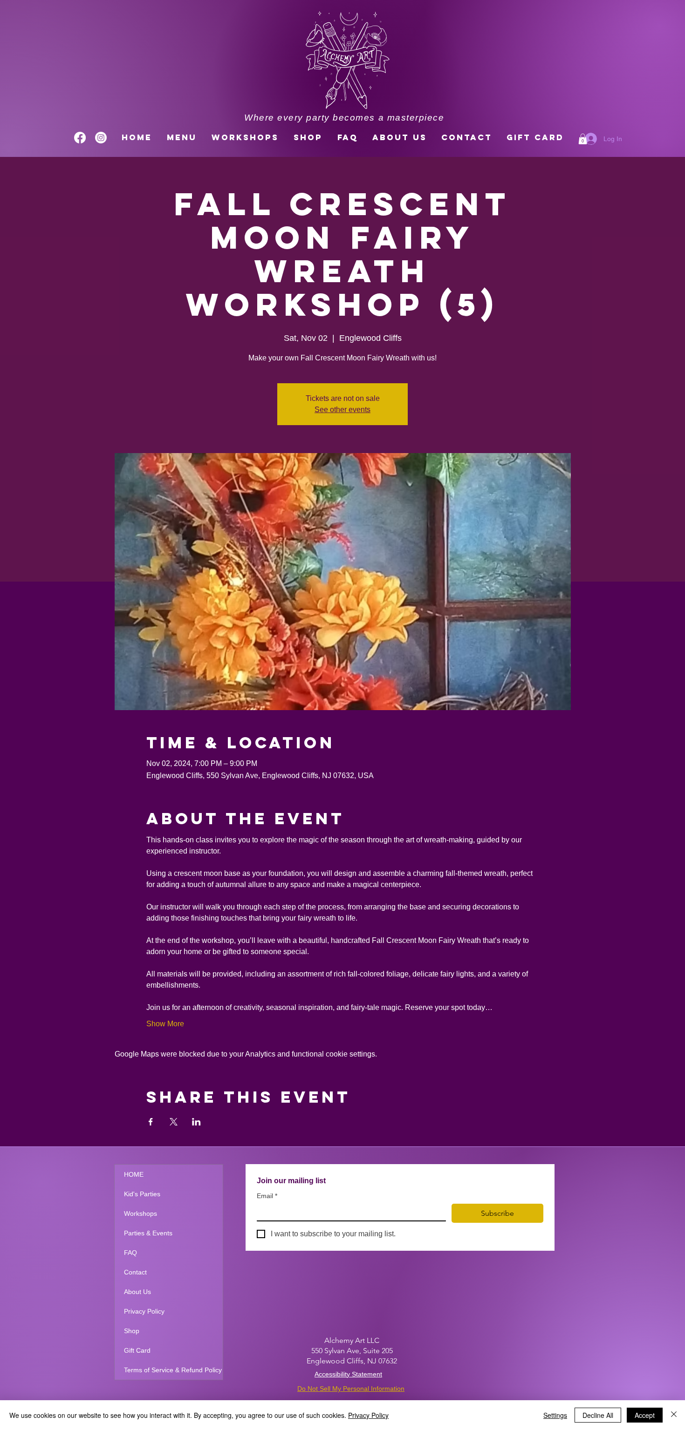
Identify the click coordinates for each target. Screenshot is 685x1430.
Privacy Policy (144, 1311)
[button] (582, 139)
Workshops (140, 1213)
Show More (165, 1024)
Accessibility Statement (348, 1374)
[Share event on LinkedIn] (196, 1121)
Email (267, 1196)
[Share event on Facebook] (150, 1121)
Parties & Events (148, 1233)
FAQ (130, 1252)
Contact (135, 1272)
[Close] (673, 1415)
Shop (131, 1331)
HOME (134, 1174)
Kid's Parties (142, 1194)
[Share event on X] (173, 1121)
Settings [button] (555, 1415)
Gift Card (137, 1350)
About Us (137, 1291)
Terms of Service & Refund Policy (173, 1370)
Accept (645, 1415)
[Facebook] (80, 137)
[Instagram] (101, 137)
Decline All (597, 1415)
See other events (342, 409)
